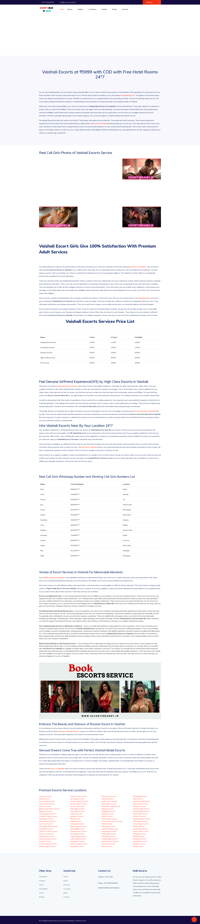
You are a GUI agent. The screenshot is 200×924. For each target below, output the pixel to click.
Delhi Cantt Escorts (46, 834)
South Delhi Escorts (140, 814)
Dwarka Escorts (45, 841)
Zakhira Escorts (138, 836)
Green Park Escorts (77, 806)
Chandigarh (43, 889)
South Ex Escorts (139, 816)
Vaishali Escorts (128, 95)
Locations (92, 9)
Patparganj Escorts (109, 834)
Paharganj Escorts (108, 826)
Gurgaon (42, 881)
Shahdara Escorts (139, 806)
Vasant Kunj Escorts (140, 829)
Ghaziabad (43, 877)
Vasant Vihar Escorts (141, 831)
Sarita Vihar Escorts (140, 804)
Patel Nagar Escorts (109, 831)
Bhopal (41, 897)
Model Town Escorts (109, 801)
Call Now (149, 2)
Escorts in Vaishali (101, 123)
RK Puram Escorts (108, 844)
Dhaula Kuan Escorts (47, 836)
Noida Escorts (138, 846)
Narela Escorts (107, 816)
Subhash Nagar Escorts (141, 819)
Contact (125, 9)
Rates (114, 9)
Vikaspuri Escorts (139, 834)
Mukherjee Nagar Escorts (111, 806)
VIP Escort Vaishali (89, 447)
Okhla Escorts (107, 824)
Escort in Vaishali (57, 768)
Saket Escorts (138, 799)
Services (66, 885)
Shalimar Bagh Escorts (141, 809)
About (69, 9)
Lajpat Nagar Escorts (78, 836)
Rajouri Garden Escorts (110, 841)
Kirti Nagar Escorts (77, 834)
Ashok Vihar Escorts (46, 804)
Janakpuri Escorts (76, 816)
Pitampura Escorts (108, 836)
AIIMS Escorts (44, 799)
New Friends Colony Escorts (112, 821)
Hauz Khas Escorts (77, 811)
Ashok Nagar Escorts (47, 801)
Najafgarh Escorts (108, 811)
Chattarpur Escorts (46, 819)
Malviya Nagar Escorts (78, 844)
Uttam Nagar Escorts (141, 824)
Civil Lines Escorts (46, 824)
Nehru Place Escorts (109, 819)
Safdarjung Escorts (140, 796)
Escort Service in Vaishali (145, 411)
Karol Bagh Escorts (77, 829)
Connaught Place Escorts (48, 826)
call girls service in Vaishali (53, 577)
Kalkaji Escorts (75, 821)
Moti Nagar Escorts (109, 804)
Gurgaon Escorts (139, 844)
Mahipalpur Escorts (77, 841)
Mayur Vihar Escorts (109, 796)
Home (62, 9)
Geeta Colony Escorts (78, 796)
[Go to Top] (194, 919)
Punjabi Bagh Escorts (110, 839)
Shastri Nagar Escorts (141, 811)
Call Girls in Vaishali (138, 267)
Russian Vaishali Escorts (69, 731)
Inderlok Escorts (76, 814)
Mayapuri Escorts (76, 846)
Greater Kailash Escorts (79, 801)
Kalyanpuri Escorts (77, 824)
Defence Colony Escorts (48, 831)
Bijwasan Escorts (45, 811)
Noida (41, 885)
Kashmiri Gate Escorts (78, 831)
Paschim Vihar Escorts (110, 829)
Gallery (80, 9)
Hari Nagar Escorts (77, 809)
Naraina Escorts (108, 814)
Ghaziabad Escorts (140, 841)
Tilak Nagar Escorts (140, 821)
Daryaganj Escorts (46, 829)
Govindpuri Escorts (77, 799)
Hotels (104, 9)
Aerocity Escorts (45, 796)
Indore (41, 893)
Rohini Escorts (107, 846)
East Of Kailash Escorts (48, 844)
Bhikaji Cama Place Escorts (49, 809)
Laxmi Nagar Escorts (78, 839)
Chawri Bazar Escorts (47, 821)
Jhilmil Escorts (75, 819)
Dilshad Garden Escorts (48, 839)
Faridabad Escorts (139, 839)
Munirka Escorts (108, 809)
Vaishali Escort (144, 298)
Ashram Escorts (45, 806)
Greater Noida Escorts (78, 804)
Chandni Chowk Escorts (48, 816)
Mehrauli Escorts (108, 799)
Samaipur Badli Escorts (141, 801)
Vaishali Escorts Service (67, 386)
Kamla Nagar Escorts (78, 826)
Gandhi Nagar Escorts (47, 846)
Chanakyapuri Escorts (47, 814)
